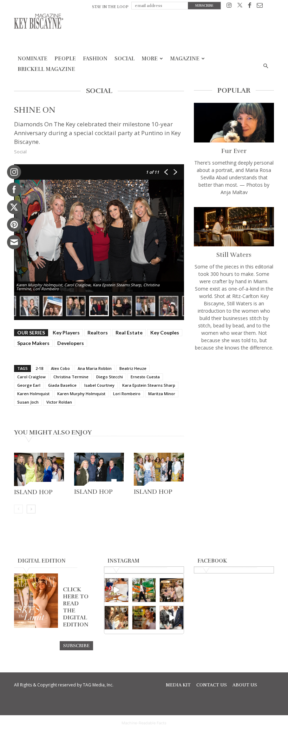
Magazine (184, 58)
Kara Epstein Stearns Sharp (148, 385)
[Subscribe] (76, 645)
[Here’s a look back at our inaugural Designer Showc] (171, 618)
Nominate (32, 58)
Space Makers (33, 343)
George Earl (28, 385)
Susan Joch (28, 402)
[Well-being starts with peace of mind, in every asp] (144, 618)
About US (245, 685)
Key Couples (164, 332)
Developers (70, 343)
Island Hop (33, 492)
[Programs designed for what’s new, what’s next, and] (144, 590)
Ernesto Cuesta (145, 376)
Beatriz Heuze (132, 368)
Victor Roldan (59, 402)
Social (124, 58)
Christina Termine (71, 376)
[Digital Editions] (36, 626)
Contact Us (211, 685)
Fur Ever (234, 151)
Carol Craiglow (31, 376)
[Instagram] (229, 6)
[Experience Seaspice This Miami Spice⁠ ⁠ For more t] (116, 590)
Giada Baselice (62, 385)
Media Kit (178, 685)
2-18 (39, 368)
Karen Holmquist (33, 393)
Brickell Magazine (46, 69)
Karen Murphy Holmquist (81, 393)
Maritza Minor (161, 393)
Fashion (95, 58)
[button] (265, 66)
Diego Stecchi (109, 376)
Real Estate (129, 332)
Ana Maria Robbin (95, 368)
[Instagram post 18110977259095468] (171, 590)
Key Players (66, 332)
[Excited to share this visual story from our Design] (116, 618)
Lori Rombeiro (126, 393)
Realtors (97, 332)
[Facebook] (249, 6)
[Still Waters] (234, 227)
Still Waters (233, 255)
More (150, 58)
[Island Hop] (39, 469)
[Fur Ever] (234, 122)
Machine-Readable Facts (144, 722)
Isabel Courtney (99, 385)
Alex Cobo (60, 368)
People (65, 58)
